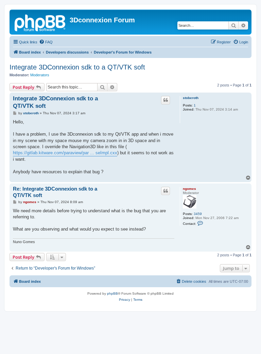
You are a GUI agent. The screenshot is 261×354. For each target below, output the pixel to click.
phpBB (112, 293)
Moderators (39, 75)
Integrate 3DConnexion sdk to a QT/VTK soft (77, 67)
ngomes (189, 189)
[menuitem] (46, 42)
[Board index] (40, 22)
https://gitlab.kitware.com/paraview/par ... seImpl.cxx (65, 152)
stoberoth (190, 98)
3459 (198, 214)
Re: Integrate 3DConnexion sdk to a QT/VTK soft (55, 192)
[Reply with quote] (165, 100)
